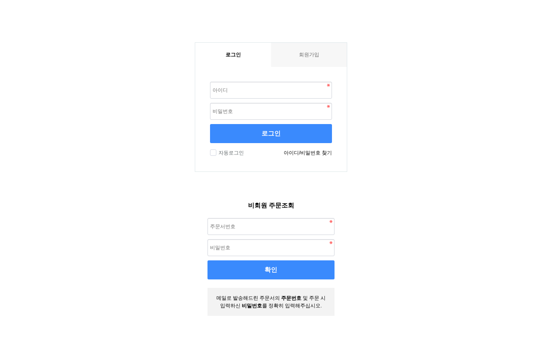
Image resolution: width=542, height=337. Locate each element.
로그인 (271, 133)
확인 (271, 269)
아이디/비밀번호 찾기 (308, 153)
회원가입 (309, 55)
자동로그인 (231, 153)
